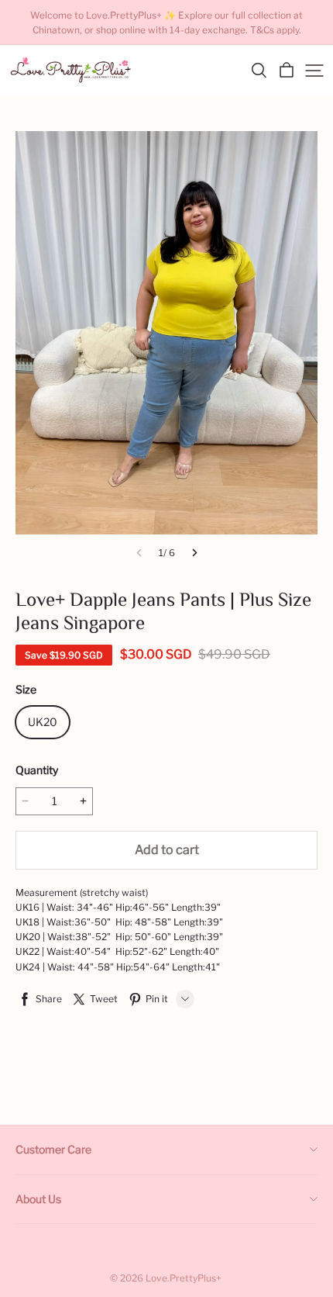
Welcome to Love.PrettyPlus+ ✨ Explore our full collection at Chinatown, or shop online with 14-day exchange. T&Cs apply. (167, 22)
